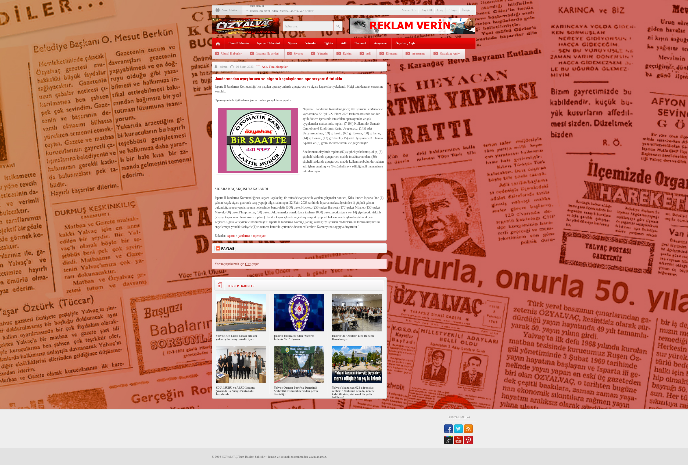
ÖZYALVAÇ (230, 456)
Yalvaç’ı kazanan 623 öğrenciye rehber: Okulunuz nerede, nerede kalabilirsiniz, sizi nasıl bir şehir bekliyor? (353, 392)
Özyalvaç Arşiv (405, 43)
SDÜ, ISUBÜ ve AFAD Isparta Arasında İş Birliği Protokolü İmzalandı (235, 391)
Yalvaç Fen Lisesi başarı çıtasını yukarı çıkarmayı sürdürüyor (236, 337)
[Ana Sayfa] (218, 44)
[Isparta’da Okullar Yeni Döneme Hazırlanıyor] (357, 330)
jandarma (244, 236)
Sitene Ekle (409, 10)
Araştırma (381, 43)
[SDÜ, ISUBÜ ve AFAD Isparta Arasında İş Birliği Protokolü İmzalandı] (241, 382)
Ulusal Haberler (238, 43)
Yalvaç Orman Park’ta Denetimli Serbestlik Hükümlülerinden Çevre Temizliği (296, 391)
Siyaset (292, 43)
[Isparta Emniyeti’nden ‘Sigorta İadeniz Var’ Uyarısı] (299, 330)
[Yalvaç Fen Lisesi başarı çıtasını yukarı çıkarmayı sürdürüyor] (241, 330)
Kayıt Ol (426, 10)
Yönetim (310, 43)
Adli (343, 43)
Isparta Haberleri (268, 43)
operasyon (259, 236)
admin (224, 66)
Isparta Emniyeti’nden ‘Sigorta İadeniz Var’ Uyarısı (282, 10)
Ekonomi (360, 43)
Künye (453, 10)
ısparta (231, 236)
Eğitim (328, 43)
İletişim (466, 10)
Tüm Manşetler (278, 66)
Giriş (440, 10)
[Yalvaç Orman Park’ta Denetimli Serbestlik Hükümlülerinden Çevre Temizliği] (299, 382)
